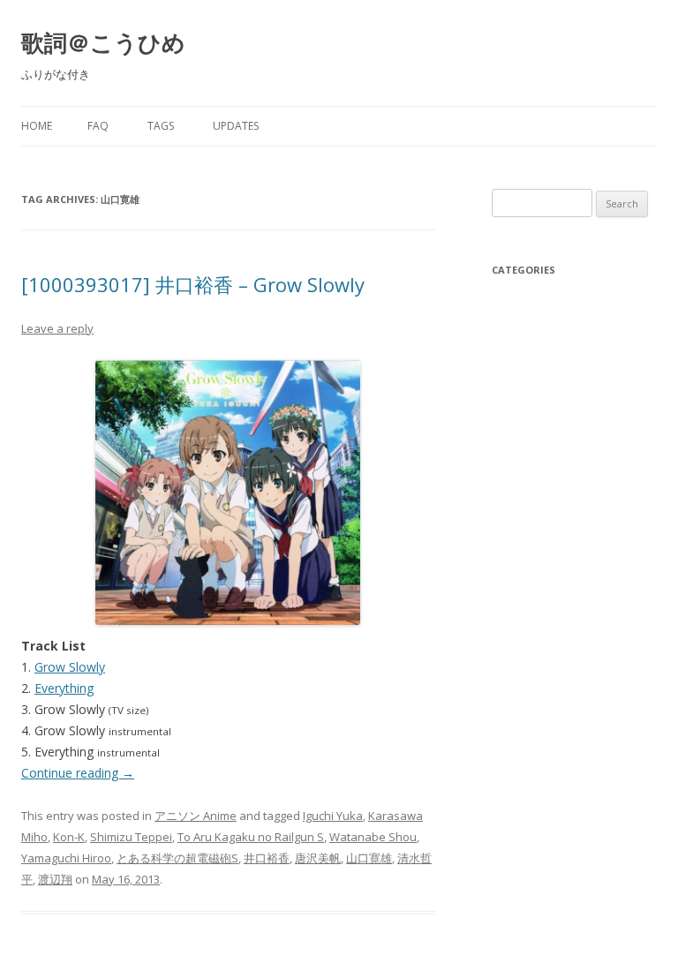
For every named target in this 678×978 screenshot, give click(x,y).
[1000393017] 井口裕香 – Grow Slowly (193, 284)
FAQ (98, 125)
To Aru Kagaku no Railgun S (250, 837)
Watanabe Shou (373, 837)
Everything (64, 688)
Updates (236, 125)
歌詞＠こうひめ (103, 42)
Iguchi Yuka (333, 816)
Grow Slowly (69, 666)
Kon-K (69, 837)
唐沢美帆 (318, 858)
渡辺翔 (55, 879)
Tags (160, 125)
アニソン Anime (195, 816)
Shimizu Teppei (131, 837)
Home (36, 125)
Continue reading (77, 772)
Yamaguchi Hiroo (66, 858)
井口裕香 (267, 858)
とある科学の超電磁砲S (177, 858)
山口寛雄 (369, 858)
